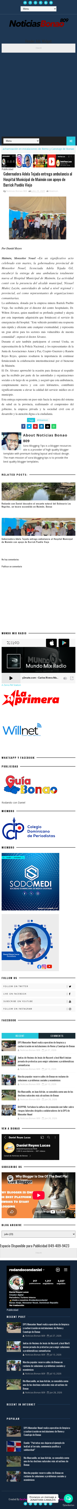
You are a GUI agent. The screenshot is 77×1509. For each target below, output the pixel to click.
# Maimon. (43, 420)
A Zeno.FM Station (11, 685)
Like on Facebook (15, 994)
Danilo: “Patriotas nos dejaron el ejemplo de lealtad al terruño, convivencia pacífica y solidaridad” (44, 1446)
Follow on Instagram (17, 1009)
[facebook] (30, 2)
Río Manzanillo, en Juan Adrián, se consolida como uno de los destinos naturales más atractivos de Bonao (45, 1093)
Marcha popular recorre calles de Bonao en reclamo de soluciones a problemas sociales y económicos (43, 1078)
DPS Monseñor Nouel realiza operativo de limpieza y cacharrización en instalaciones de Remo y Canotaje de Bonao (46, 1044)
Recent (20, 1036)
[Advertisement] (38, 92)
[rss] (40, 2)
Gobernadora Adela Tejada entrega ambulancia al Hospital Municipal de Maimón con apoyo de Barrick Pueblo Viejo (37, 540)
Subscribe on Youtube (18, 1001)
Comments (57, 1036)
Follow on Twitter (15, 986)
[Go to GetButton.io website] (68, 1505)
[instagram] (35, 2)
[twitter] (25, 2)
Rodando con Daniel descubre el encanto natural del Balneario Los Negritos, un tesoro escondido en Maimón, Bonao (36, 505)
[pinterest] (51, 2)
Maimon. (54, 191)
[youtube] (46, 2)
